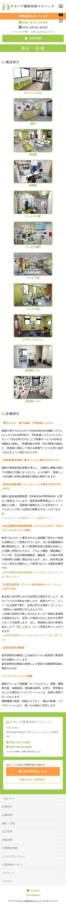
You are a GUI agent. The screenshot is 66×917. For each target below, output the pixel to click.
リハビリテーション (13, 856)
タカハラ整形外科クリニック (29, 901)
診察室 (33, 185)
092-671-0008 (35, 22)
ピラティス (8, 873)
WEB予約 (35, 38)
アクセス (7, 881)
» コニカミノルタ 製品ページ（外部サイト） (27, 518)
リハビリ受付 (33, 247)
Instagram (34, 895)
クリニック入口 (33, 92)
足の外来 (7, 831)
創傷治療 (7, 839)
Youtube (34, 890)
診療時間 (7, 815)
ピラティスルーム (33, 339)
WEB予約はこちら (35, 771)
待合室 (33, 154)
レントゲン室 (33, 216)
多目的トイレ (33, 370)
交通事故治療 (9, 848)
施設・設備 (8, 823)
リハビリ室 (33, 278)
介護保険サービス (12, 864)
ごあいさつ (8, 798)
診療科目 (7, 806)
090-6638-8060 (35, 27)
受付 (33, 123)
